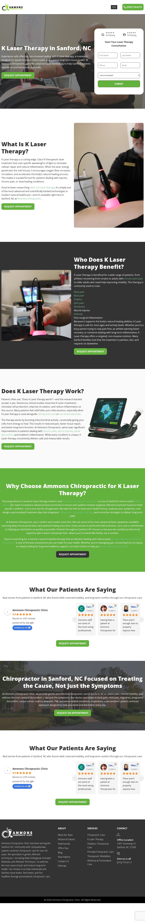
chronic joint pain (133, 278)
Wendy (112, 606)
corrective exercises (70, 414)
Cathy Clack (89, 606)
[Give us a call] (118, 853)
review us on (21, 627)
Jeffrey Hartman (134, 606)
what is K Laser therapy (42, 187)
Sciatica (78, 299)
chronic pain (49, 431)
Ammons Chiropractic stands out (80, 501)
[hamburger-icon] (114, 7)
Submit (119, 83)
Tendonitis (79, 306)
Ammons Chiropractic (29, 198)
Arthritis (78, 314)
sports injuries (65, 431)
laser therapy (86, 512)
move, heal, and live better (114, 546)
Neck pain (79, 291)
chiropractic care (47, 414)
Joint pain (79, 303)
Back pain (79, 295)
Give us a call (124, 858)
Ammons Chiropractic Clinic (30, 610)
